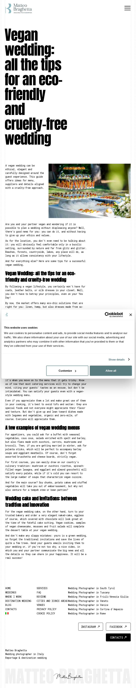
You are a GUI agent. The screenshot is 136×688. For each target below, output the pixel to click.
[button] (127, 8)
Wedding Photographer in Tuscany (89, 592)
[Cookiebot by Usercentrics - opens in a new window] (107, 314)
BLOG (8, 605)
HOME (8, 588)
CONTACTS (10, 609)
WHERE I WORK (13, 596)
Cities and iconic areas (52, 601)
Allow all (111, 370)
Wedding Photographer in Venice (88, 605)
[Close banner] (130, 314)
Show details (117, 359)
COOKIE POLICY (46, 613)
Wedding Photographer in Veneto (88, 601)
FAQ (39, 592)
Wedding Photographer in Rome (87, 613)
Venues (41, 605)
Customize (65, 370)
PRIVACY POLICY (46, 609)
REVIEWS (41, 596)
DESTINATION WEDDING (18, 601)
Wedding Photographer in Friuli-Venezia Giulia (98, 596)
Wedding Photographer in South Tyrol (91, 588)
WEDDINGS (10, 592)
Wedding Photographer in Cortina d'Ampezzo (95, 609)
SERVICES (42, 588)
